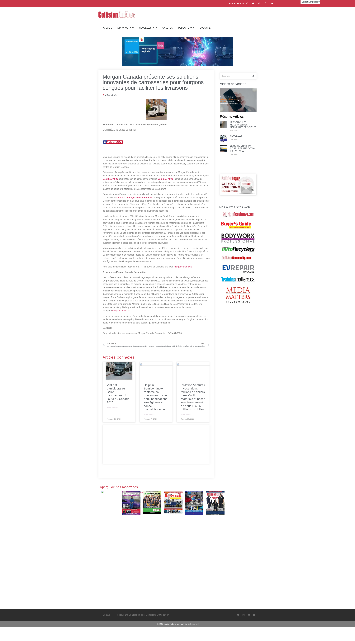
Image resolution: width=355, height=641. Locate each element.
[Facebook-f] (247, 3)
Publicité (183, 28)
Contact (106, 615)
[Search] (253, 76)
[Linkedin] (266, 3)
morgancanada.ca (183, 267)
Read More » (112, 407)
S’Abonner (206, 28)
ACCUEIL (107, 28)
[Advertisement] (156, 444)
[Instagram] (259, 3)
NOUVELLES (145, 28)
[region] (238, 100)
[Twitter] (253, 3)
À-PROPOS (122, 28)
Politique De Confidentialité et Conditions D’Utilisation (142, 615)
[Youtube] (272, 3)
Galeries (167, 28)
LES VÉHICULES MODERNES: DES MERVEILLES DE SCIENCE (243, 124)
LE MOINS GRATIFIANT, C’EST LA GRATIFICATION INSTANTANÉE (242, 148)
